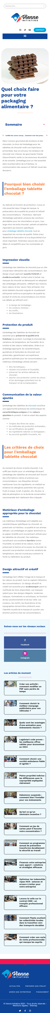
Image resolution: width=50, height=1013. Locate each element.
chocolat (32, 405)
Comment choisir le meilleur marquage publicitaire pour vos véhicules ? (30, 707)
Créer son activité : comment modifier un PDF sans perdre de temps (30, 688)
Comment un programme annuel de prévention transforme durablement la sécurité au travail (32, 847)
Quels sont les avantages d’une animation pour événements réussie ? (32, 725)
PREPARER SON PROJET (35, 986)
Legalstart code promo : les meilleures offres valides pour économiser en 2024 (31, 743)
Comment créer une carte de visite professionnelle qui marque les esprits (32, 939)
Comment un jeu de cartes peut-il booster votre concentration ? (30, 828)
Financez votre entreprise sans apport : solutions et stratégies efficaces (32, 865)
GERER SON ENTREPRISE (20, 992)
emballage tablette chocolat (19, 231)
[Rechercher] (44, 6)
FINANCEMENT (42, 992)
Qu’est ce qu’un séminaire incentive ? (30, 813)
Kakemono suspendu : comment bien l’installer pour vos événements (31, 797)
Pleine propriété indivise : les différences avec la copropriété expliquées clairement (32, 779)
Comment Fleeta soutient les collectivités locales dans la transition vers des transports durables (32, 922)
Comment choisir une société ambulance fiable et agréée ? (32, 761)
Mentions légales (20, 1005)
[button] (25, 36)
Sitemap (33, 1005)
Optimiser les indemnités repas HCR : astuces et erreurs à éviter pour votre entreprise (32, 883)
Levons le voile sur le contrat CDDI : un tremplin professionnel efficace (31, 902)
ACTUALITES (14, 986)
